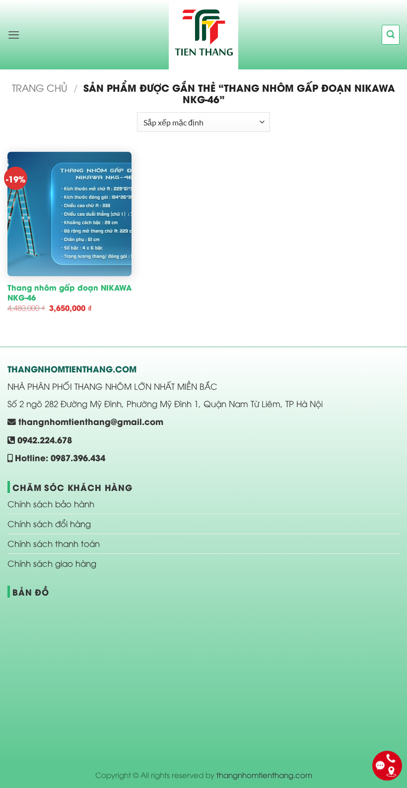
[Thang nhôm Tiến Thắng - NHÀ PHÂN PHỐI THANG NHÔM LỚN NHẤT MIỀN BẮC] (203, 34)
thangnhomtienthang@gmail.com (89, 421)
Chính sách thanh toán (53, 543)
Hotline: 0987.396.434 (58, 457)
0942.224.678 (43, 439)
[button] (13, 35)
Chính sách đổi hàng (49, 523)
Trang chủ (40, 87)
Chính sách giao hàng (51, 563)
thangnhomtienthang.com (264, 775)
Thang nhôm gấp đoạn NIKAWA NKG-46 (69, 292)
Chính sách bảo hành (50, 503)
